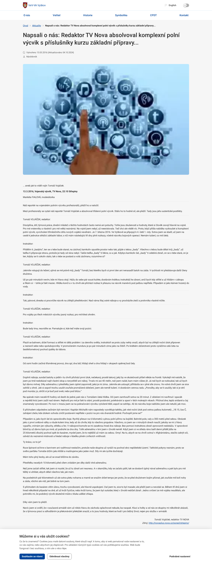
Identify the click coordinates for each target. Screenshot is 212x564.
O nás (27, 15)
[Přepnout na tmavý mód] (186, 5)
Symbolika (121, 15)
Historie (87, 15)
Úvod (25, 25)
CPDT (153, 15)
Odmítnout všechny (59, 556)
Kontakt (184, 15)
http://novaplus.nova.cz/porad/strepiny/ (169, 523)
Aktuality (36, 25)
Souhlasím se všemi (32, 556)
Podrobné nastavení (179, 556)
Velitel (56, 15)
